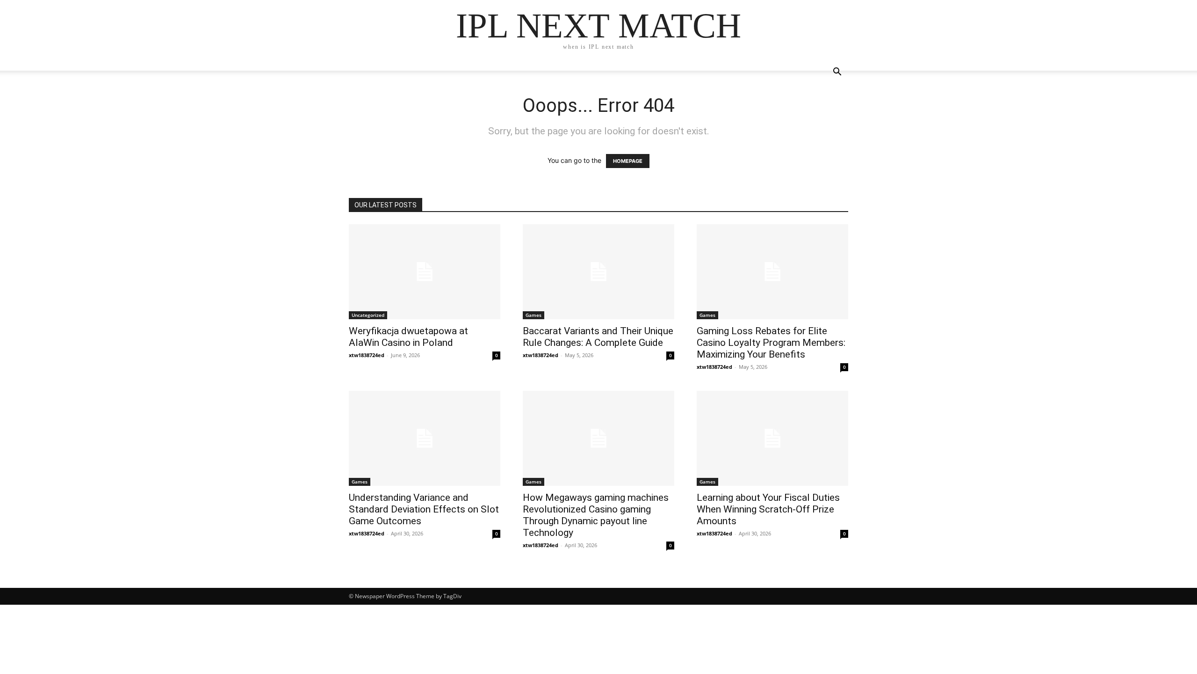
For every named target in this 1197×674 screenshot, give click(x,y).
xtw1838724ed (366, 355)
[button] (837, 72)
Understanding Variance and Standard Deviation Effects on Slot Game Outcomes (424, 509)
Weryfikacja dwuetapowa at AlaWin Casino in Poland (408, 336)
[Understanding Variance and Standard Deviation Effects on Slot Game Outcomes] (424, 438)
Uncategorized (368, 315)
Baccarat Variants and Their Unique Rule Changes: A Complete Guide (598, 336)
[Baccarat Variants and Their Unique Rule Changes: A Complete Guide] (598, 271)
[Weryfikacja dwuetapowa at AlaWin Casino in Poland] (424, 271)
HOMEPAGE (627, 161)
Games (533, 315)
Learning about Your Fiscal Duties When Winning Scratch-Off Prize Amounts (768, 509)
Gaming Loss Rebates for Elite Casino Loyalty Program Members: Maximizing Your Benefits (771, 342)
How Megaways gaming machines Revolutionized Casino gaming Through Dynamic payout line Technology (596, 515)
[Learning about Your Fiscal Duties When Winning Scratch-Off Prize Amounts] (772, 438)
